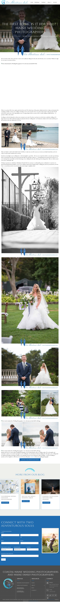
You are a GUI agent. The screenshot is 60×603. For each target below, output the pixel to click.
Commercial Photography (20, 592)
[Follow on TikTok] (50, 595)
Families (43, 2)
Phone (22, 540)
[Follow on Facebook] (53, 595)
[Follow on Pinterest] (56, 595)
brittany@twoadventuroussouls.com (54, 586)
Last (21, 537)
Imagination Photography (20, 588)
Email (2, 540)
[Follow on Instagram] (47, 595)
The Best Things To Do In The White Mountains (50, 498)
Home (32, 2)
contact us (32, 456)
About (49, 2)
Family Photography (22, 585)
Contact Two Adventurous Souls (30, 459)
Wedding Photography (23, 582)
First (2, 537)
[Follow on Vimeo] (47, 598)
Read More (5, 501)
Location (29, 547)
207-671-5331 (52, 591)
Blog (33, 587)
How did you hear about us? (7, 553)
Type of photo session (6, 547)
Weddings (36, 2)
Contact (55, 2)
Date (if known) (17, 547)
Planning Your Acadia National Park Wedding (30, 498)
